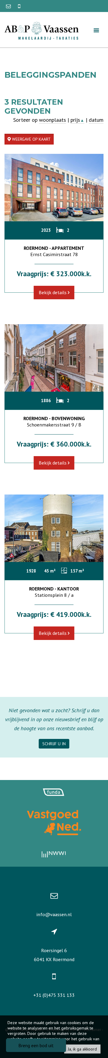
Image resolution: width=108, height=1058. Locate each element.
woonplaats (52, 119)
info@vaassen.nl (54, 914)
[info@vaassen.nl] (9, 5)
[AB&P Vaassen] (41, 29)
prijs (77, 119)
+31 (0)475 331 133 (54, 995)
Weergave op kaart (31, 139)
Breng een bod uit (36, 1045)
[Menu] (96, 30)
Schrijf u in (54, 743)
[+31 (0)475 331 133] (19, 5)
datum (96, 119)
